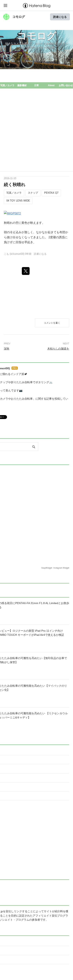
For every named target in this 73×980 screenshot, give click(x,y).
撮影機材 (22, 85)
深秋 (6, 348)
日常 (36, 85)
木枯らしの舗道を (58, 348)
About (51, 85)
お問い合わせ (66, 85)
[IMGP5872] (12, 213)
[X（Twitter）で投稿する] (26, 271)
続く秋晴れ (15, 184)
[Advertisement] (36, 132)
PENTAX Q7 (51, 192)
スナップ (33, 192)
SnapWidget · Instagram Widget (55, 568)
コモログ (18, 17)
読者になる (60, 16)
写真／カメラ (7, 85)
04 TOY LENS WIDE (18, 200)
